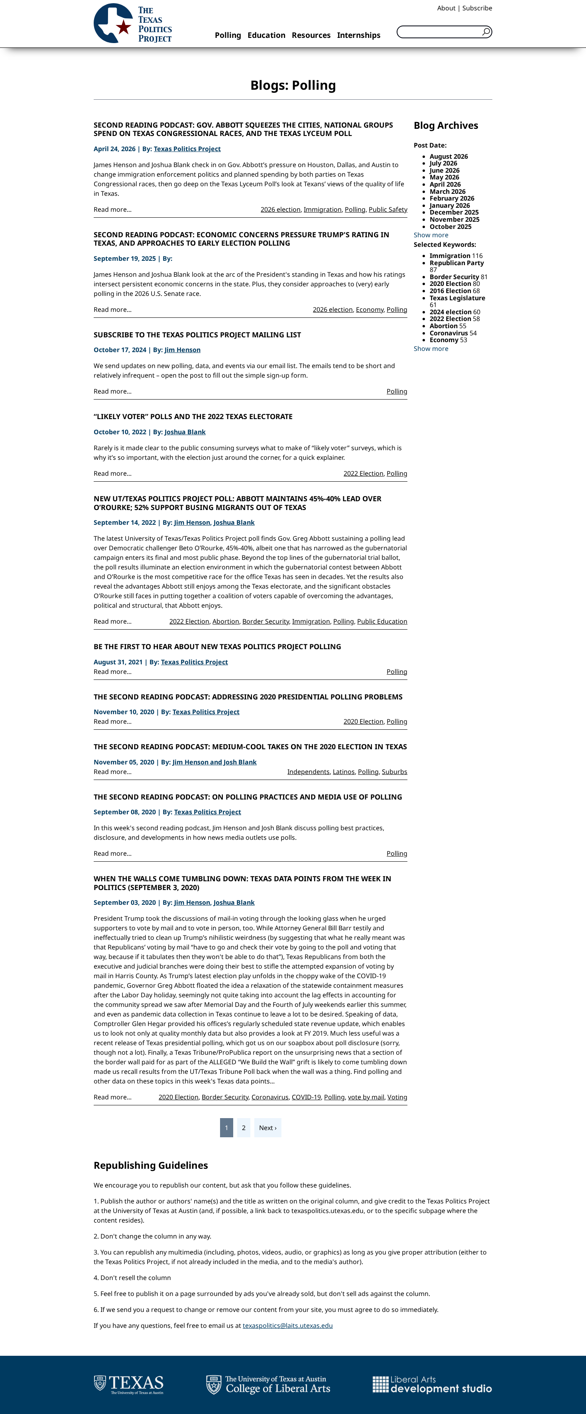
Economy (369, 309)
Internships (359, 35)
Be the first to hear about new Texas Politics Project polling (217, 646)
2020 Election (363, 721)
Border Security (265, 621)
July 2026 (443, 163)
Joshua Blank (185, 431)
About (446, 8)
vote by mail (366, 1097)
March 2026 (448, 191)
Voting (397, 1097)
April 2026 (445, 184)
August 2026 (449, 156)
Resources (311, 35)
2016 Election (451, 290)
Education (266, 35)
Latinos (344, 771)
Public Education (382, 621)
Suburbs (394, 771)
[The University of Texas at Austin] (128, 1385)
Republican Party (457, 262)
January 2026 (450, 205)
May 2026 (444, 177)
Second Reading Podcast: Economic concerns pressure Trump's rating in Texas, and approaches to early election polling (241, 239)
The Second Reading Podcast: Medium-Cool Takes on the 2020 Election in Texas (250, 746)
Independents (308, 771)
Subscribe (477, 8)
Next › (268, 1127)
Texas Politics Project (187, 148)
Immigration (323, 209)
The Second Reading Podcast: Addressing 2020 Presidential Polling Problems (248, 697)
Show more (431, 234)
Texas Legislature (458, 297)
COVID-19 (306, 1097)
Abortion (225, 621)
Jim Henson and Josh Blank (215, 762)
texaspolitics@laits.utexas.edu (288, 1325)
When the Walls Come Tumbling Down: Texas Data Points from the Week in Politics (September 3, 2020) (242, 883)
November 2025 (455, 219)
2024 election (451, 311)
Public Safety (388, 209)
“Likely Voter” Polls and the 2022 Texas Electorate (193, 416)
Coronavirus (270, 1097)
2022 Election (363, 473)
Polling (228, 35)
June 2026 (445, 170)
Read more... (113, 209)
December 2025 (454, 212)
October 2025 (451, 226)
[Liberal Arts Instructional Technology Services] (432, 1385)
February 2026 (452, 198)
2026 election (281, 209)
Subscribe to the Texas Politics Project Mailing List (197, 335)
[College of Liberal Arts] (268, 1385)
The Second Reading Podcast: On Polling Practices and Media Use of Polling (248, 797)
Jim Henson (183, 349)
